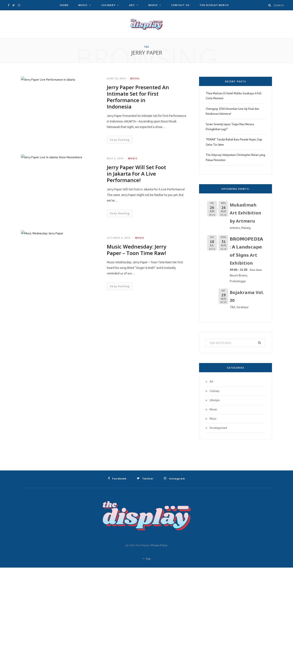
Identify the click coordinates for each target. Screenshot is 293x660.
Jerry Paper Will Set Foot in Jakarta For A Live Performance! (136, 174)
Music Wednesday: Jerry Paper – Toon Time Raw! (136, 249)
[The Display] (146, 24)
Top (148, 559)
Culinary (108, 5)
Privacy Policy (159, 545)
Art (132, 5)
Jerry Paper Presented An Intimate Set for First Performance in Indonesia (138, 97)
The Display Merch (214, 5)
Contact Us (180, 5)
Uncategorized (218, 428)
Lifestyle (215, 400)
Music (83, 5)
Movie (153, 5)
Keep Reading (119, 139)
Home (64, 5)
